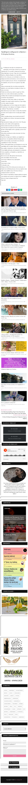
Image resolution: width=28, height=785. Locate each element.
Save (16, 189)
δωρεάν (12, 695)
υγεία (5, 714)
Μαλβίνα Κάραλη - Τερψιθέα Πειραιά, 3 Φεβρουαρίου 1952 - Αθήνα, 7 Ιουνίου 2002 (14, 281)
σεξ (24, 709)
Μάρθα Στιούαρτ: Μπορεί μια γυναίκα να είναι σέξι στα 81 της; (13, 317)
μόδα (11, 706)
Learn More (11, 12)
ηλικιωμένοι (17, 701)
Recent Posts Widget (7, 588)
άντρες (5, 690)
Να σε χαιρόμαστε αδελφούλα (8, 402)
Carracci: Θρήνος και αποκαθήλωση (10, 570)
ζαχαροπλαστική (8, 701)
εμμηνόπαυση (7, 698)
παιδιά (13, 709)
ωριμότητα (21, 717)
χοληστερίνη (7, 717)
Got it (18, 12)
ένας (9, 58)
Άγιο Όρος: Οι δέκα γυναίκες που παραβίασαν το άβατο (13, 385)
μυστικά (6, 706)
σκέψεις (6, 711)
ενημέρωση (15, 698)
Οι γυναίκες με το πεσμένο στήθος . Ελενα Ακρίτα (13, 227)
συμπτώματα (13, 711)
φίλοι (16, 714)
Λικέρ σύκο (5, 595)
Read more (10, 553)
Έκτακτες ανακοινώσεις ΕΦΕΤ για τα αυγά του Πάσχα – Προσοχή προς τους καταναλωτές (14, 527)
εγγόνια (17, 695)
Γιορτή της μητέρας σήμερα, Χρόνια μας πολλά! (12, 352)
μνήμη (21, 703)
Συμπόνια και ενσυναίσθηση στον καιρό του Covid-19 (15, 460)
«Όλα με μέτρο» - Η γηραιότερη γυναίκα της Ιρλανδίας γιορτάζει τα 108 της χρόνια (11, 335)
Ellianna (4, 460)
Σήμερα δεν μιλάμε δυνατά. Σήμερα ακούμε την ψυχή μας (11, 580)
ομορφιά (20, 706)
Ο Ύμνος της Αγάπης (10, 534)
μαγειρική (15, 703)
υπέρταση (11, 714)
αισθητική (11, 690)
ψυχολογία (14, 717)
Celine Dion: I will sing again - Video (10, 263)
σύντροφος (20, 711)
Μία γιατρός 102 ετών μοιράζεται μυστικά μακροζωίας (11, 299)
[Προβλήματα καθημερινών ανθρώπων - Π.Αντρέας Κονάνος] (14, 31)
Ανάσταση (7, 508)
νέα (15, 706)
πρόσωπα (12, 58)
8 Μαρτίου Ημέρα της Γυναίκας (8, 369)
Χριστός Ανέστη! (9, 556)
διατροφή (6, 695)
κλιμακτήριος (7, 703)
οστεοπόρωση (7, 709)
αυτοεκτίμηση (19, 690)
